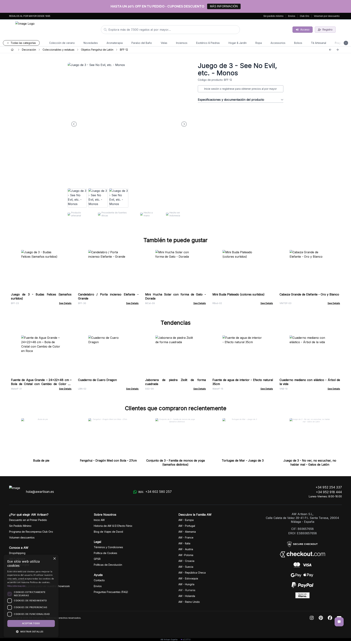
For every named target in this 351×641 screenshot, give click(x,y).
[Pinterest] (321, 618)
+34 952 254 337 (329, 487)
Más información (16, 585)
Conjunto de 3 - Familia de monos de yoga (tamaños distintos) (175, 462)
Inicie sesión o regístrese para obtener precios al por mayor (240, 88)
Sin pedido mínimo (273, 16)
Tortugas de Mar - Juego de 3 (243, 460)
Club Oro (304, 16)
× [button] (54, 558)
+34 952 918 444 (329, 492)
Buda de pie (41, 460)
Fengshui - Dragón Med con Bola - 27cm (108, 460)
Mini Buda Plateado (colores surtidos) (238, 294)
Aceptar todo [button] (31, 623)
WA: (155, 492)
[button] (31, 631)
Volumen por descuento (327, 16)
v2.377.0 (186, 639)
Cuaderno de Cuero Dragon (97, 380)
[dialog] (31, 596)
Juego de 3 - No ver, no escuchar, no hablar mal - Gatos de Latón (309, 462)
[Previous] (330, 49)
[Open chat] (339, 621)
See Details (65, 303)
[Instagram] (311, 618)
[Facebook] (330, 618)
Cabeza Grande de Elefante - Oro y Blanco (309, 294)
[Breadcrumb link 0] (12, 49)
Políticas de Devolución (108, 564)
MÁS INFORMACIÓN (224, 6)
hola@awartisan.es (40, 492)
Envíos (291, 16)
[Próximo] (337, 49)
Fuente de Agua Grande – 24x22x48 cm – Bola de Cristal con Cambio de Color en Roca (41, 384)
